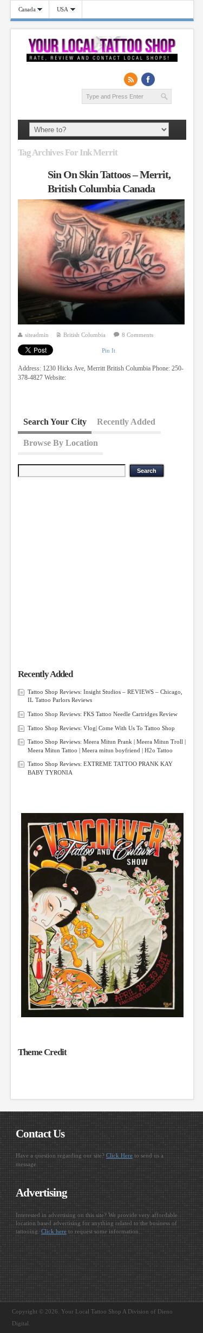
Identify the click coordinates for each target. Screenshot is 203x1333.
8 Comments (137, 334)
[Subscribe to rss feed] (131, 79)
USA (58, 9)
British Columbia (84, 334)
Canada (23, 9)
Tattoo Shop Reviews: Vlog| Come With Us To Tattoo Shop (101, 728)
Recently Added (126, 421)
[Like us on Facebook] (148, 79)
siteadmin (37, 334)
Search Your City (55, 421)
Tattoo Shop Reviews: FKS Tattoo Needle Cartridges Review (103, 714)
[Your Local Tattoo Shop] (102, 59)
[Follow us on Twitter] (166, 79)
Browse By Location (60, 442)
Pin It (108, 350)
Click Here (119, 1155)
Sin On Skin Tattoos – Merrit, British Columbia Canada (109, 181)
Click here (54, 1231)
